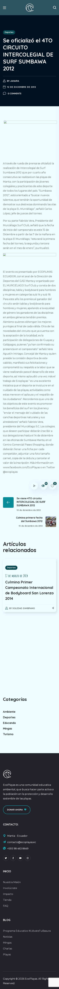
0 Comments (14, 93)
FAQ (5, 905)
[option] (29, 588)
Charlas (7, 948)
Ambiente (9, 711)
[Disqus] (29, 653)
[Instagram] (28, 858)
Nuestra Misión (12, 882)
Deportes (9, 32)
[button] (54, 7)
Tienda (7, 900)
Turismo (8, 734)
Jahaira (14, 81)
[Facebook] (13, 858)
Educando (9, 723)
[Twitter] (6, 858)
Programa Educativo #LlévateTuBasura (27, 930)
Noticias (7, 936)
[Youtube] (20, 858)
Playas (7, 954)
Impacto (8, 894)
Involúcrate (10, 888)
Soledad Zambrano (23, 608)
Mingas (7, 728)
